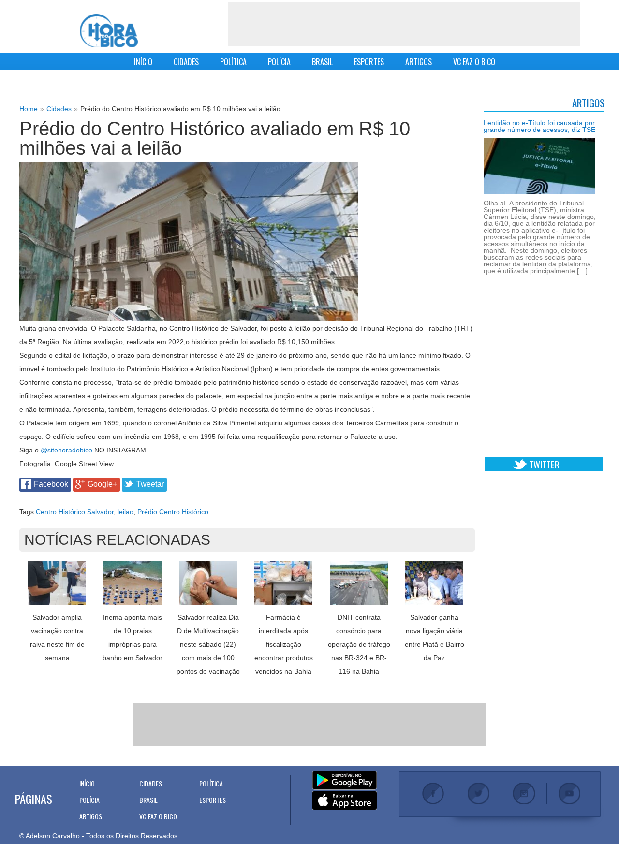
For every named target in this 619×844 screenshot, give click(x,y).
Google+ (102, 484)
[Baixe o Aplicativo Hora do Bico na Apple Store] (344, 801)
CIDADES (186, 62)
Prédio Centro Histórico (172, 512)
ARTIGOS (418, 62)
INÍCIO (143, 62)
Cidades (59, 109)
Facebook (51, 484)
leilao (125, 512)
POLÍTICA (233, 62)
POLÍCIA (279, 62)
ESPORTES (369, 62)
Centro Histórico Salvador (75, 512)
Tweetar (150, 484)
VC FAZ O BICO (474, 62)
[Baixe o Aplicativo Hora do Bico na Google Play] (344, 781)
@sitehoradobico (66, 450)
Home (28, 109)
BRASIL (322, 62)
